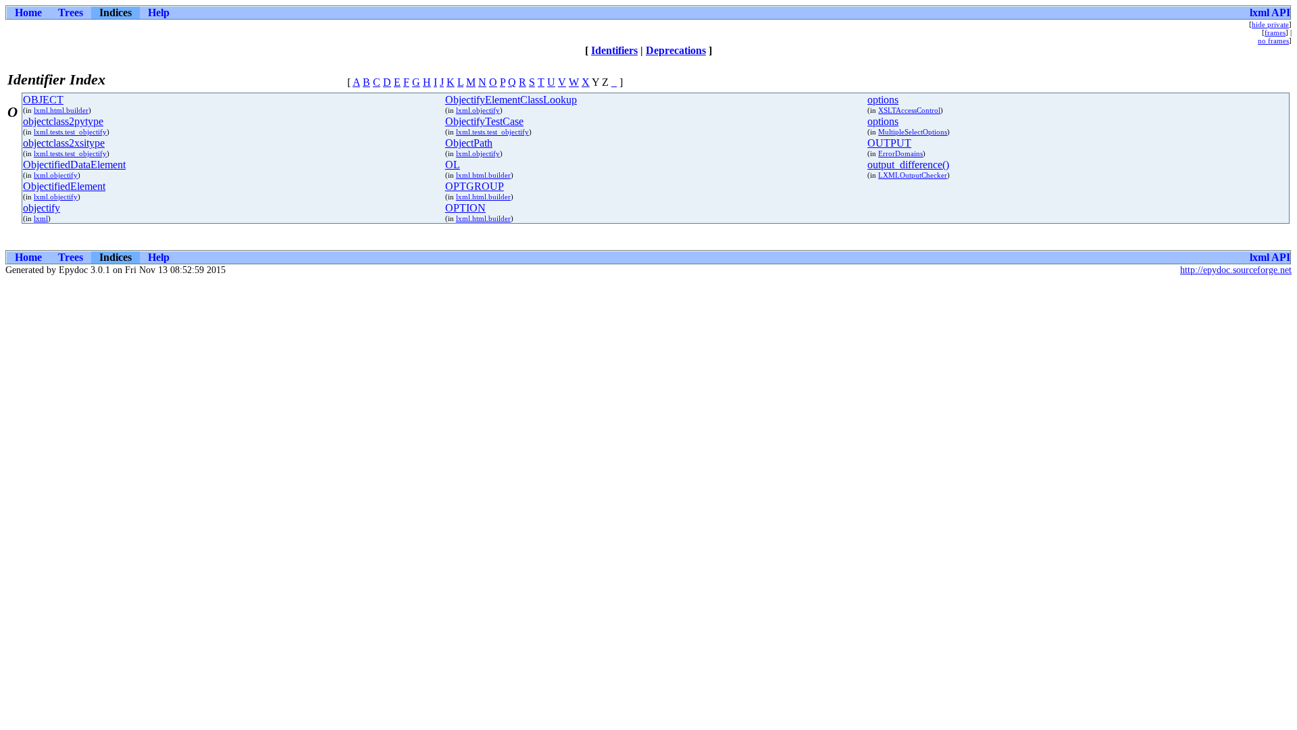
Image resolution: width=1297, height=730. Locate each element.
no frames (1273, 40)
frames (1275, 32)
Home (28, 12)
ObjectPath (468, 143)
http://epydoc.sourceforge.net (1236, 270)
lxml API (1270, 12)
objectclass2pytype (63, 121)
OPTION (465, 208)
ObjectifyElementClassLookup (511, 99)
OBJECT (43, 99)
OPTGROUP (474, 186)
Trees (70, 12)
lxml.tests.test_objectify (70, 132)
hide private (1270, 24)
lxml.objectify (478, 110)
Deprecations (676, 50)
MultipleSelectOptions (912, 132)
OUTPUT (889, 143)
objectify (41, 208)
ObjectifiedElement (64, 186)
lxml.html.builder (61, 110)
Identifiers (614, 50)
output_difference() (908, 164)
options (882, 99)
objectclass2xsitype (64, 143)
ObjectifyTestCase (484, 121)
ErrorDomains (900, 153)
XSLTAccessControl (909, 110)
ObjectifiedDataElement (74, 164)
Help (159, 12)
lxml (41, 218)
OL (452, 164)
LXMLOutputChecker (912, 175)
